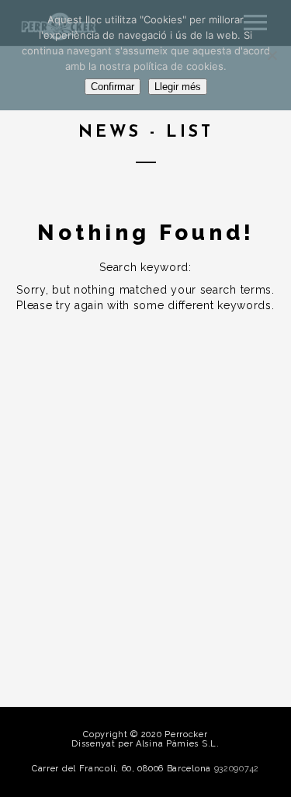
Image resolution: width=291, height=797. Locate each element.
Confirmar (112, 86)
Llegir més (177, 86)
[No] (271, 55)
